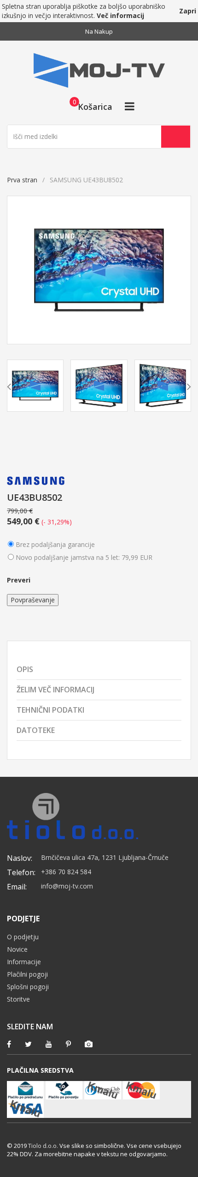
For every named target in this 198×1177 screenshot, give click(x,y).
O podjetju (23, 936)
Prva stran (22, 179)
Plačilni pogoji (27, 974)
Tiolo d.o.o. (43, 1145)
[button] (88, 106)
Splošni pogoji (28, 986)
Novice (17, 949)
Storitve (18, 999)
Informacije (24, 961)
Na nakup (99, 31)
